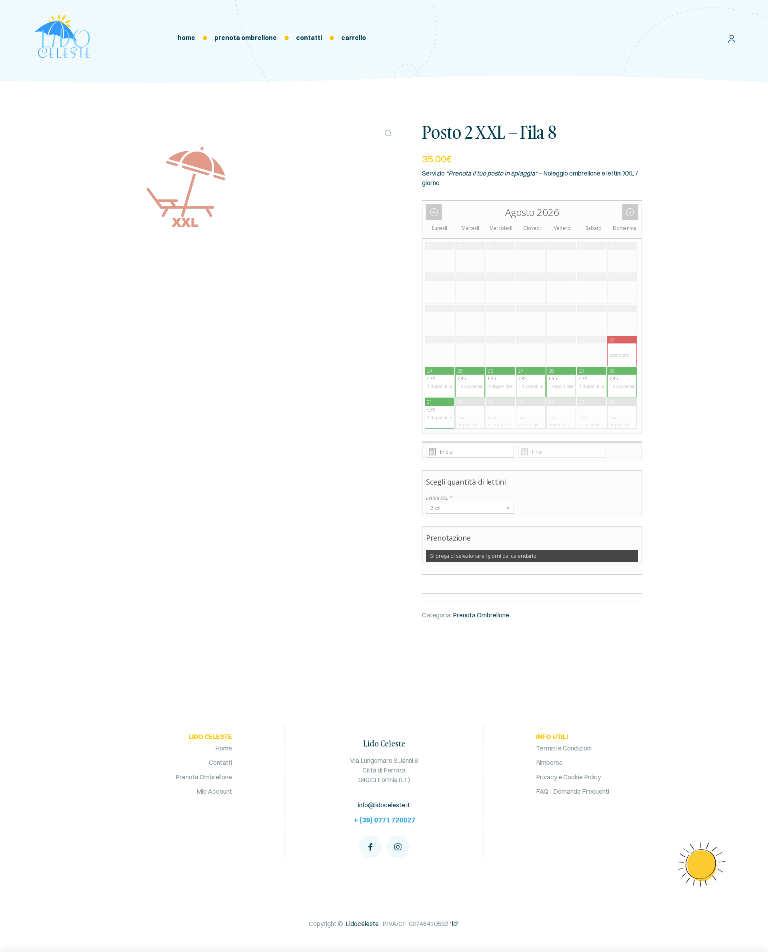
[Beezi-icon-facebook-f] (370, 847)
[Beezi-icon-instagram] (398, 847)
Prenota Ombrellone (481, 615)
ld (454, 924)
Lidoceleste (362, 924)
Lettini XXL (439, 497)
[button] (388, 133)
